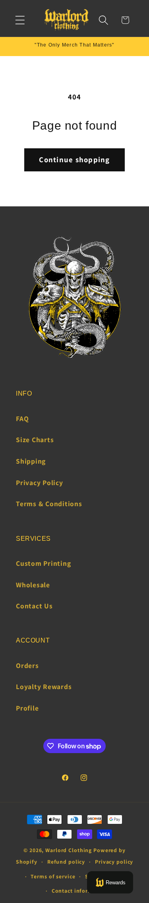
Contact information (80, 890)
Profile (27, 708)
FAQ (22, 418)
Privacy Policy (39, 482)
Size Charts (35, 439)
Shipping (31, 461)
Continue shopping (74, 159)
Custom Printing (43, 563)
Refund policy (66, 861)
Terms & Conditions (49, 503)
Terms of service (53, 876)
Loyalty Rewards (44, 686)
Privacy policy (114, 861)
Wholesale (33, 584)
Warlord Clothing (68, 850)
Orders (27, 665)
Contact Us (34, 605)
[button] (20, 20)
